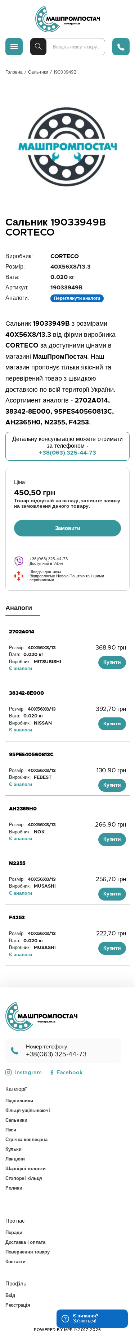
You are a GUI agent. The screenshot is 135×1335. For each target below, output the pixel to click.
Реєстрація (17, 1305)
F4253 (17, 917)
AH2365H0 (23, 808)
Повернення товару (27, 1252)
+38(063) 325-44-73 (67, 453)
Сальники (38, 72)
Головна (14, 72)
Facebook (69, 1072)
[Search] (38, 46)
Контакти (15, 1262)
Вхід (10, 1295)
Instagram (28, 1072)
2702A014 (21, 631)
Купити (112, 662)
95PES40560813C (31, 754)
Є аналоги (20, 668)
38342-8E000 (26, 693)
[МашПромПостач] (67, 19)
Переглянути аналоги (77, 298)
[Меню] (14, 46)
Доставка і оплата (25, 1242)
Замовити (67, 528)
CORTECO (64, 256)
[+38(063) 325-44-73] (121, 46)
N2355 (17, 863)
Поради (13, 1233)
